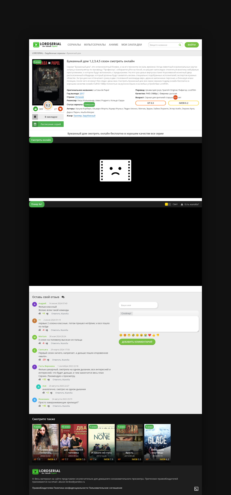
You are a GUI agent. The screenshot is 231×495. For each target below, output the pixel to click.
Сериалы (74, 44)
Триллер (78, 115)
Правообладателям (42, 487)
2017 (82, 93)
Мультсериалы (95, 44)
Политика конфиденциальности (71, 487)
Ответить (55, 313)
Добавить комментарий (137, 341)
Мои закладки (131, 44)
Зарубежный (89, 115)
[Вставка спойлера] (126, 313)
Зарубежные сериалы (55, 53)
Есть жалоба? (192, 204)
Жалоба (65, 313)
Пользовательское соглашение (105, 487)
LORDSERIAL (37, 53)
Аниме (113, 44)
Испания (79, 97)
